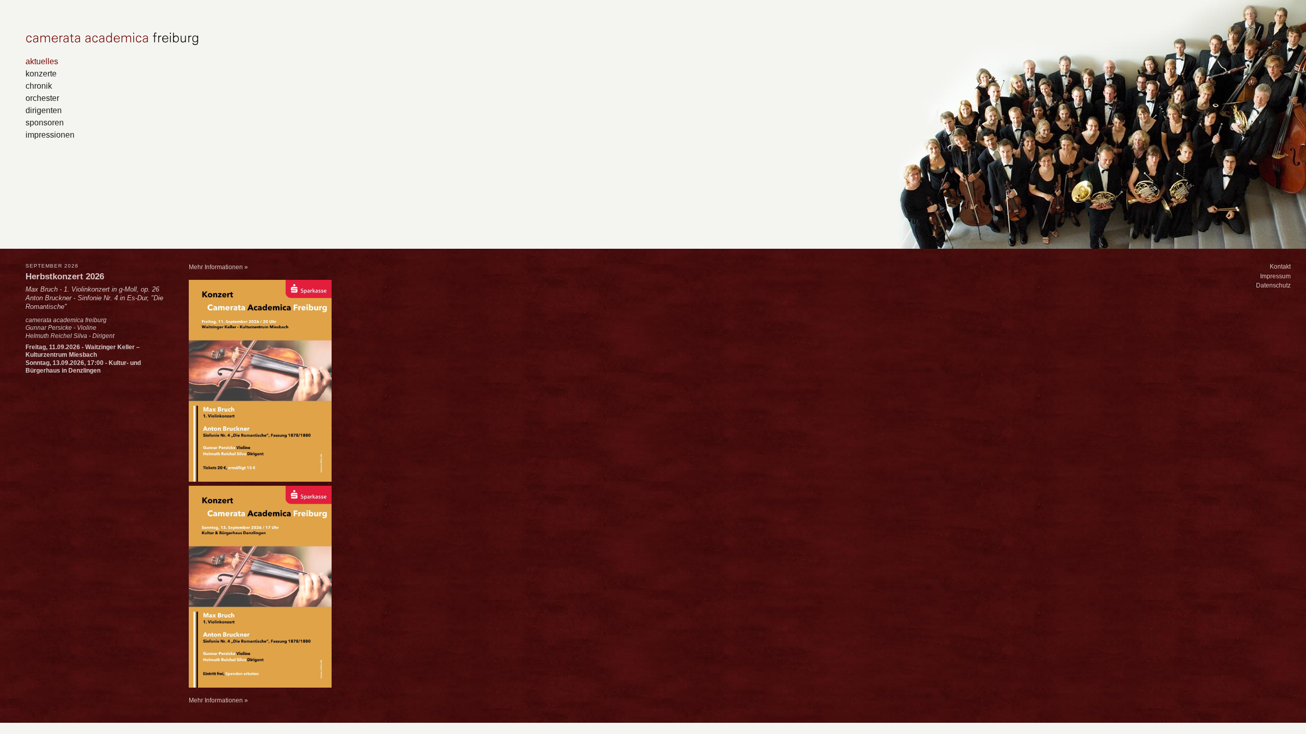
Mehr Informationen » (218, 267)
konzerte (41, 73)
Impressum (1275, 276)
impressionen (50, 134)
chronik (39, 85)
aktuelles (42, 61)
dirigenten (44, 110)
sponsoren (45, 122)
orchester (42, 97)
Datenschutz (1273, 285)
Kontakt (1280, 266)
